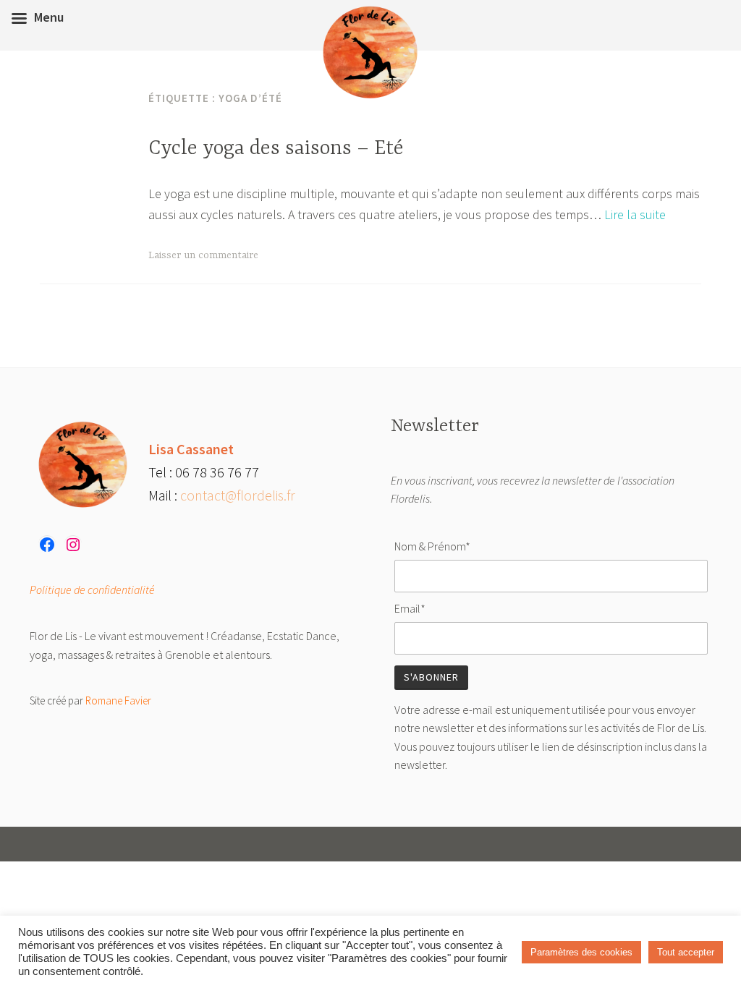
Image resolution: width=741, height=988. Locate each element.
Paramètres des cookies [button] (581, 952)
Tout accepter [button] (685, 952)
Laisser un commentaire (203, 255)
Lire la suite (635, 214)
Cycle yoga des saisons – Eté (276, 149)
